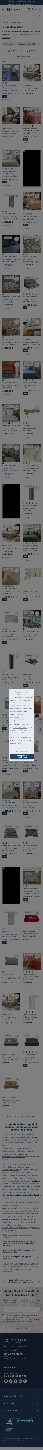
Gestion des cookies (20, 727)
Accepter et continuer (22, 757)
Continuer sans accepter (21, 693)
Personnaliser (22, 751)
